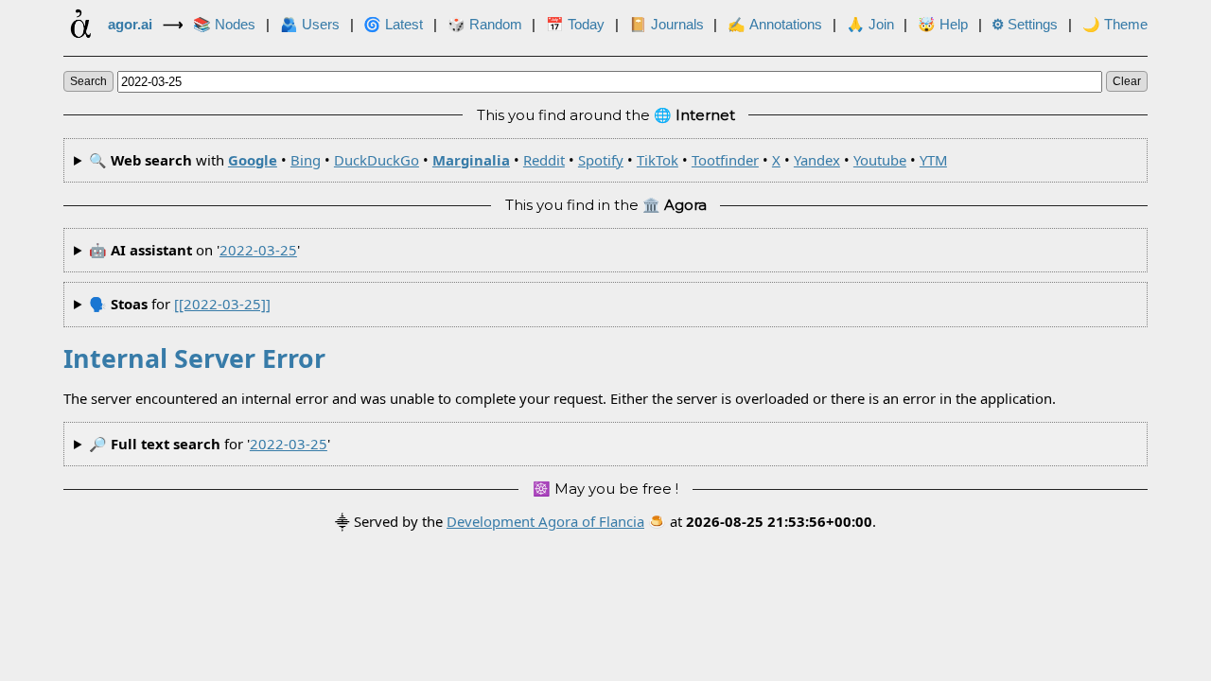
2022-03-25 (258, 249)
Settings (1025, 24)
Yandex (817, 159)
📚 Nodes (224, 24)
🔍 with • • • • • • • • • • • (518, 159)
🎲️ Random (485, 24)
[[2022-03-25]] (222, 303)
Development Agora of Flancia (545, 521)
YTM (933, 159)
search (88, 81)
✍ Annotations (775, 24)
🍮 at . (762, 521)
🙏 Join (870, 24)
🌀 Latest (393, 24)
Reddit (544, 159)
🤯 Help (943, 24)
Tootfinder (725, 159)
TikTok (657, 159)
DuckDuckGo (376, 159)
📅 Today (575, 24)
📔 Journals (666, 24)
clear (1127, 81)
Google (252, 159)
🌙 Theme (1115, 24)
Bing (305, 159)
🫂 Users (310, 24)
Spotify (600, 159)
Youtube (879, 159)
